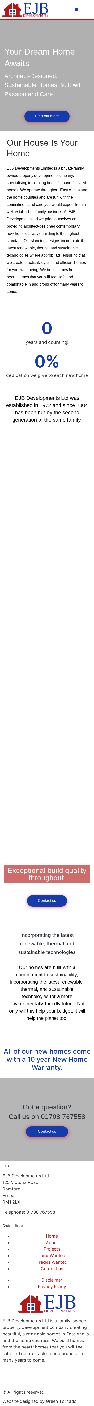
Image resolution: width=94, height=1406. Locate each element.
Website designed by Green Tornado (39, 1401)
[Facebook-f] (8, 1377)
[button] (76, 9)
